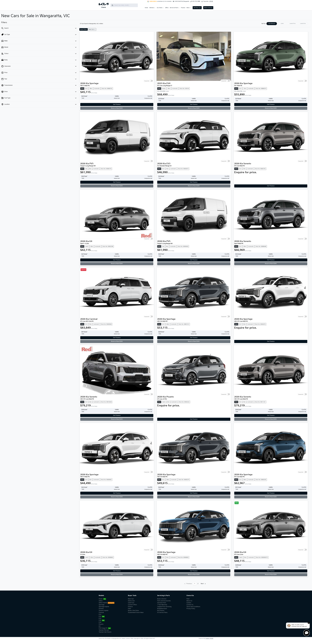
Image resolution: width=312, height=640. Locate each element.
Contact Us (189, 605)
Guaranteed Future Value (135, 612)
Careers (188, 603)
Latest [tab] (282, 23)
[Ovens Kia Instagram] (212, 1)
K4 (99, 626)
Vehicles (151, 7)
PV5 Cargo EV (103, 628)
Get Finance (116, 104)
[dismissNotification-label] (309, 623)
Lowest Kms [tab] (303, 23)
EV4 (100, 616)
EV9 (100, 622)
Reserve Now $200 (117, 108)
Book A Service (208, 7)
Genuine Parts (161, 603)
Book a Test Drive (133, 610)
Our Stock (159, 7)
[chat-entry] (306, 633)
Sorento (101, 608)
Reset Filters (83, 29)
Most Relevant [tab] (271, 23)
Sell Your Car (197, 7)
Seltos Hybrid (103, 603)
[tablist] (287, 23)
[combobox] (124, 5)
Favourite (146, 81)
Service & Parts (174, 7)
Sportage (101, 605)
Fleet (129, 608)
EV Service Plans (162, 612)
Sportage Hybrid (104, 606)
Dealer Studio (209, 638)
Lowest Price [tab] (293, 23)
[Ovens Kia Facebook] (210, 1)
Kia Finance (160, 610)
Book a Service (161, 599)
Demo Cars (131, 601)
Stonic (101, 599)
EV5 (100, 618)
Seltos (101, 601)
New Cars (131, 599)
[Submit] (112, 5)
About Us (189, 601)
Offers (167, 7)
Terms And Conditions (193, 606)
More (188, 7)
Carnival (101, 612)
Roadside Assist (162, 608)
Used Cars (131, 603)
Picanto (101, 624)
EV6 (100, 620)
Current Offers (132, 605)
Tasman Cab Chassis (105, 632)
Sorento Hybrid (103, 610)
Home (146, 7)
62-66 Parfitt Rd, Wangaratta (182, 1)
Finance (183, 7)
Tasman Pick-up (104, 630)
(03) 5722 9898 (196, 1)
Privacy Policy (190, 608)
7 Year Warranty (162, 605)
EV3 (100, 614)
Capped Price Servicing (164, 606)
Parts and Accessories (164, 601)
